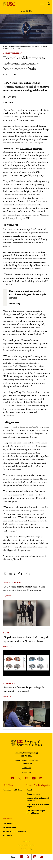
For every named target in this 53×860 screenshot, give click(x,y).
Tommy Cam (26, 768)
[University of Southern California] (9, 4)
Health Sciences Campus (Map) (26, 760)
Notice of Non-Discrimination (26, 845)
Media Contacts (9, 827)
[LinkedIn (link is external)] (35, 857)
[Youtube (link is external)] (34, 778)
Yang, (6, 182)
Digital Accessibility (26, 849)
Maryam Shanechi (27, 367)
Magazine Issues (33, 794)
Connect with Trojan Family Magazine (38, 799)
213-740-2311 (26, 756)
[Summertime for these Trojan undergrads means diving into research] (26, 714)
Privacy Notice (26, 841)
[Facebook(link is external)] (22, 857)
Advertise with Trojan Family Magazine (35, 812)
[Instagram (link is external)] (26, 778)
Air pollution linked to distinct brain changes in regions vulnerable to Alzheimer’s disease (26, 639)
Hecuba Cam (26, 772)
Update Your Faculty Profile (14, 831)
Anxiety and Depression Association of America (25, 164)
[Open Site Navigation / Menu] (42, 4)
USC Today (26, 10)
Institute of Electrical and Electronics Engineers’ (24, 213)
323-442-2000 (26, 763)
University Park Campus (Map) (26, 753)
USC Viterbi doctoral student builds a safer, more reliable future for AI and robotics (24, 589)
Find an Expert (9, 823)
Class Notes (31, 790)
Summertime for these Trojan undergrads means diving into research (23, 690)
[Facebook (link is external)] (12, 778)
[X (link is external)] (28, 857)
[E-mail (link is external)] (41, 857)
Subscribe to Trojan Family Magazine (37, 805)
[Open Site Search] (49, 4)
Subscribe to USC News (12, 790)
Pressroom (7, 835)
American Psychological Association (22, 150)
